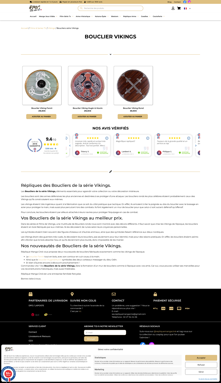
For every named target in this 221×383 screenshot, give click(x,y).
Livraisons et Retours (39, 336)
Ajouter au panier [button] (41, 116)
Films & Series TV (38, 28)
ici (80, 311)
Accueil (24, 28)
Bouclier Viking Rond (133, 108)
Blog (170, 2)
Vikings (51, 28)
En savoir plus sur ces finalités (208, 379)
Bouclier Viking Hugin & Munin (88, 108)
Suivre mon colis (83, 300)
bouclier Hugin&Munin (50, 259)
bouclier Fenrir (36, 256)
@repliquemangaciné (165, 331)
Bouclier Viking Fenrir (41, 108)
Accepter (201, 358)
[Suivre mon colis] (72, 294)
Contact (177, 2)
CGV (31, 340)
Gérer (201, 372)
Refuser (201, 365)
